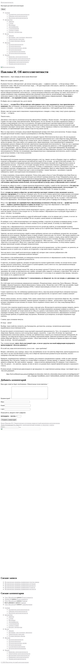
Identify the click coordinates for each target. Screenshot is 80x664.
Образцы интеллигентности (18, 16)
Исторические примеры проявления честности (20, 589)
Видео (7, 34)
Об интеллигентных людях (18, 48)
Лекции (11, 35)
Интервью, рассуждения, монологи (20, 37)
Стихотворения (14, 28)
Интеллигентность (7, 2)
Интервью (12, 25)
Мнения (7, 42)
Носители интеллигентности (18, 18)
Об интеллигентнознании (17, 53)
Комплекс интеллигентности (18, 57)
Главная (24, 601)
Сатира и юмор (14, 30)
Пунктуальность (27, 597)
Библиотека (8, 20)
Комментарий (6, 398)
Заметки (11, 21)
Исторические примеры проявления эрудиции (20, 584)
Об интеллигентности (16, 44)
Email (2, 405)
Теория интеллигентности (17, 64)
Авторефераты (13, 27)
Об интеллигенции (15, 50)
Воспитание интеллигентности (19, 60)
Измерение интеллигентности (19, 62)
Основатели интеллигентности (19, 14)
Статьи (11, 23)
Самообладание (27, 604)
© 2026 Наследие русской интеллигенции (15, 662)
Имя (2, 402)
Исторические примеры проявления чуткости (20, 587)
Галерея (7, 13)
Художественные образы (17, 41)
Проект (7, 55)
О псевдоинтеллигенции (17, 51)
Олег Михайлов (10, 597)
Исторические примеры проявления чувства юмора (22, 582)
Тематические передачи (16, 39)
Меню (3, 9)
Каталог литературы (15, 32)
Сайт (2, 409)
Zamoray (7, 599)
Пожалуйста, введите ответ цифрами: (13, 412)
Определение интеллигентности (19, 58)
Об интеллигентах (15, 46)
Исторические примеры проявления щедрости (20, 585)
